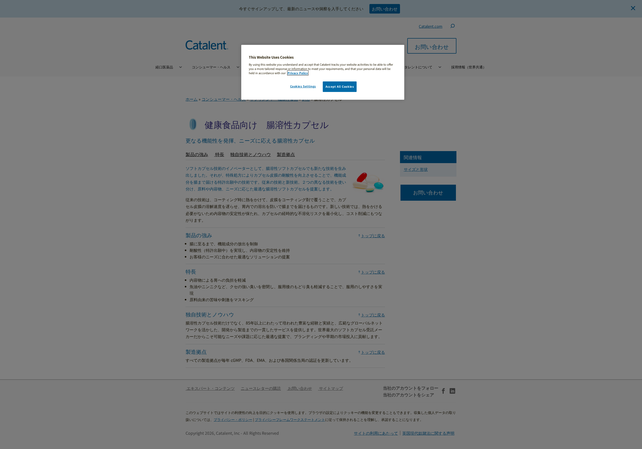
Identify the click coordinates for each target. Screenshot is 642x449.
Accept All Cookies (340, 86)
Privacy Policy (298, 73)
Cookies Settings (303, 86)
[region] (322, 72)
